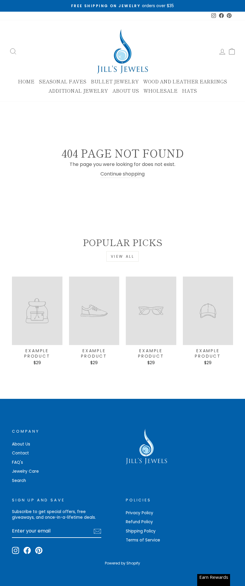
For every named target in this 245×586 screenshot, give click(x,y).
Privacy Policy (139, 513)
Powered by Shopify (122, 563)
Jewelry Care (25, 471)
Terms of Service (143, 540)
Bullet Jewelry (115, 81)
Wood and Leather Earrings (185, 81)
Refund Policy (139, 522)
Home (26, 81)
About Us (125, 90)
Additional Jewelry (78, 90)
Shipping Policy (141, 531)
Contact (20, 453)
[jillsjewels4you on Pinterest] (38, 550)
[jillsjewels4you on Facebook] (27, 550)
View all (122, 256)
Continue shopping (122, 174)
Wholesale (160, 90)
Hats (189, 90)
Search (19, 480)
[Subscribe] (97, 531)
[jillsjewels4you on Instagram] (15, 550)
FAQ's (17, 462)
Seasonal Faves (62, 81)
